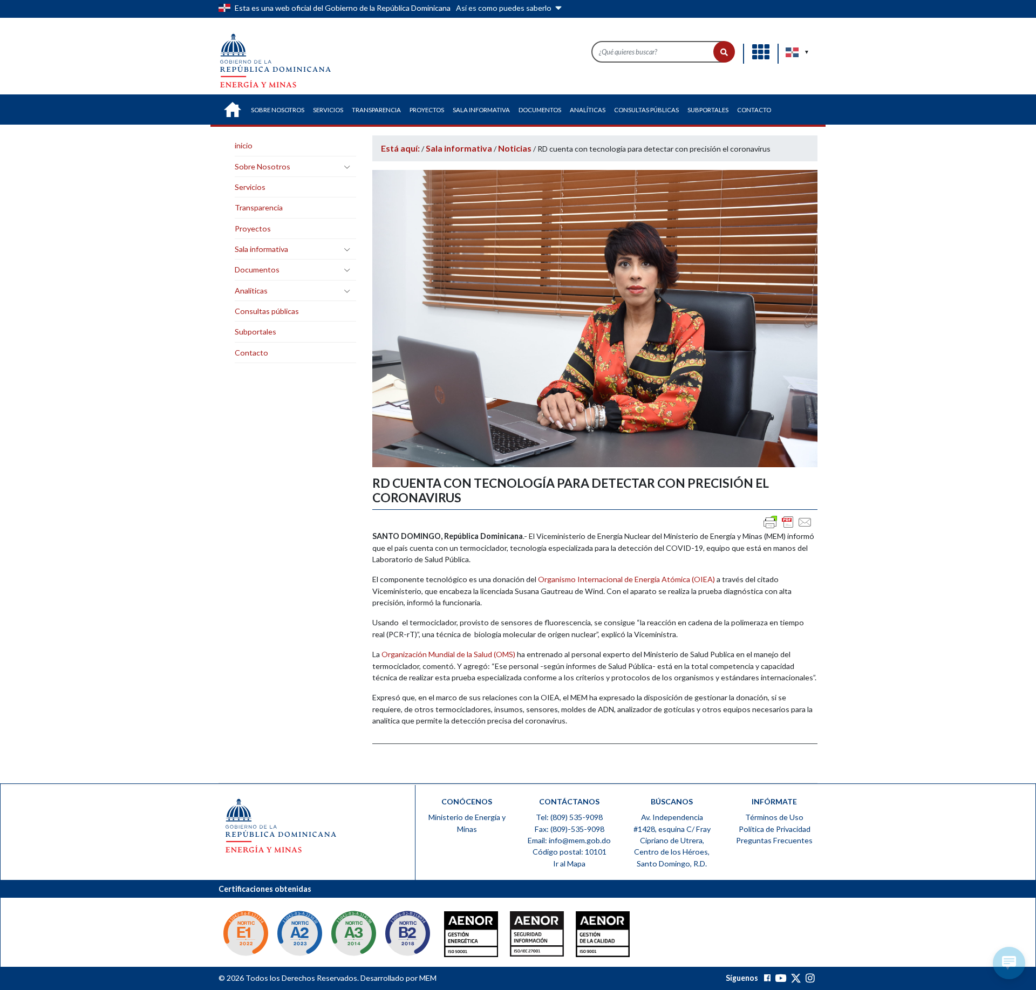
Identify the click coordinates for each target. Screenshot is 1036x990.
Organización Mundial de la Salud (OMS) (447, 654)
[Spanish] (792, 52)
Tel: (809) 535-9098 (569, 817)
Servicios (250, 187)
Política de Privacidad (774, 829)
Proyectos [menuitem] (427, 109)
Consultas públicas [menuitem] (646, 109)
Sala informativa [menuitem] (481, 109)
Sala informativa (261, 249)
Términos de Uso (774, 817)
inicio (244, 145)
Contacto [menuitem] (754, 109)
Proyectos (253, 228)
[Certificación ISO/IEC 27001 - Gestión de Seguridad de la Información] (515, 936)
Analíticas (251, 290)
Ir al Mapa (569, 863)
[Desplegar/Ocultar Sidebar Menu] (347, 167)
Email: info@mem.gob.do (569, 840)
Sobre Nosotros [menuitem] (277, 109)
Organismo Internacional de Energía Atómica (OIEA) (626, 579)
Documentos (257, 269)
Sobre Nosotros (262, 166)
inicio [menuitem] (233, 109)
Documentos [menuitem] (540, 109)
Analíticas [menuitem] (587, 109)
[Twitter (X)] (796, 977)
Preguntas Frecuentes (774, 840)
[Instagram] (810, 977)
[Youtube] (780, 977)
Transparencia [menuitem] (376, 109)
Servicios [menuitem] (328, 109)
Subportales (255, 331)
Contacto (251, 352)
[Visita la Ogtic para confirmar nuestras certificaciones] (245, 934)
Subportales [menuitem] (707, 109)
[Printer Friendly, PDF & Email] (787, 522)
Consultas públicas (267, 311)
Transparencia (259, 207)
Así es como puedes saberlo (504, 7)
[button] (724, 52)
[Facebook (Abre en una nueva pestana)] (767, 977)
